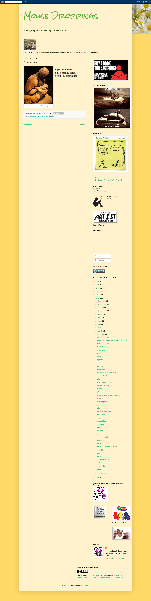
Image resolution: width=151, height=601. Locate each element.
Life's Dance (101, 347)
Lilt (98, 408)
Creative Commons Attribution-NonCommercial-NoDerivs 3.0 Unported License (100, 577)
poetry (54, 116)
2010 (98, 478)
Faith (99, 456)
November (102, 304)
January (101, 473)
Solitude (100, 431)
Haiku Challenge (40, 106)
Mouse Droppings (61, 15)
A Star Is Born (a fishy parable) (108, 395)
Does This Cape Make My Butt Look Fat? (112, 340)
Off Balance (101, 463)
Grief (99, 363)
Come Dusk (101, 350)
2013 (98, 291)
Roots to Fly (101, 369)
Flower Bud (101, 440)
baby (31, 116)
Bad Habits (101, 366)
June (100, 321)
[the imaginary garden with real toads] (121, 539)
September (102, 311)
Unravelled (101, 398)
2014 (98, 288)
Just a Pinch (101, 414)
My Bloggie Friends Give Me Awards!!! (108, 180)
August (100, 314)
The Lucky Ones (103, 466)
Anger (99, 418)
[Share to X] (58, 113)
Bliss (99, 379)
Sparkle (100, 360)
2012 (98, 295)
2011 (98, 298)
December (102, 301)
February (101, 334)
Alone (99, 392)
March (100, 331)
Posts (98, 256)
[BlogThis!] (56, 113)
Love (99, 443)
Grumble (100, 450)
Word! (99, 356)
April (100, 328)
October (101, 308)
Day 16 (35, 116)
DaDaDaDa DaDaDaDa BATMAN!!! (108, 373)
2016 (98, 281)
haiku (39, 116)
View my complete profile (114, 559)
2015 (98, 285)
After (99, 405)
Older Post (82, 124)
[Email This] (54, 113)
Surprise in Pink (103, 385)
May (99, 324)
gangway (96, 188)
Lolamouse (111, 548)
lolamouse (96, 575)
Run (98, 427)
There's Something (104, 460)
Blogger (85, 585)
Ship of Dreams (103, 337)
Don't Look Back (103, 344)
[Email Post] (49, 113)
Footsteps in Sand (104, 411)
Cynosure (100, 424)
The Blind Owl (102, 437)
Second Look (102, 421)
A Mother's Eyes (103, 434)
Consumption (102, 402)
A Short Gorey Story (104, 382)
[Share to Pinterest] (63, 113)
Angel (99, 469)
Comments (100, 260)
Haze (99, 353)
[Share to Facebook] (61, 113)
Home (55, 124)
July (99, 318)
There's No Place (103, 376)
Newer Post (28, 124)
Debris (99, 389)
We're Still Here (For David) (107, 447)
